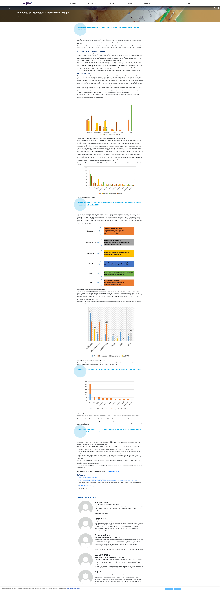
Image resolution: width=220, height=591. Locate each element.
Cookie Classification (76, 588)
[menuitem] (188, 3)
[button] (215, 8)
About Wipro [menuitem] (111, 3)
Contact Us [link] (147, 3)
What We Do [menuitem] (71, 3)
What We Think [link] (92, 3)
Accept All (177, 588)
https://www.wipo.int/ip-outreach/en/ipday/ (88, 477)
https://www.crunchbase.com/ (85, 483)
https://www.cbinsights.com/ (85, 485)
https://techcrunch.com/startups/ (86, 490)
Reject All (169, 588)
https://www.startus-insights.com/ (86, 487)
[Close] (218, 589)
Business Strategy (6, 8)
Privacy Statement (70, 588)
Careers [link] (130, 3)
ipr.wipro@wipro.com (114, 471)
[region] (110, 589)
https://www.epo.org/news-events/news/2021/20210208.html (92, 479)
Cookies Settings (161, 588)
